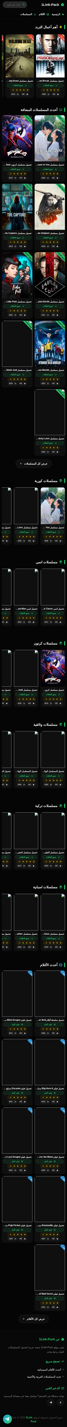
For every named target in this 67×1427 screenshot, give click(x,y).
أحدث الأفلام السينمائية (49, 1369)
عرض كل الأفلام (36, 1318)
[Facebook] (60, 1402)
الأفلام (42, 14)
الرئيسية (56, 14)
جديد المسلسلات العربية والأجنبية (44, 1376)
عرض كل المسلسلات (35, 463)
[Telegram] (51, 1402)
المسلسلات (26, 14)
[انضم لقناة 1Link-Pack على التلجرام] (7, 1419)
